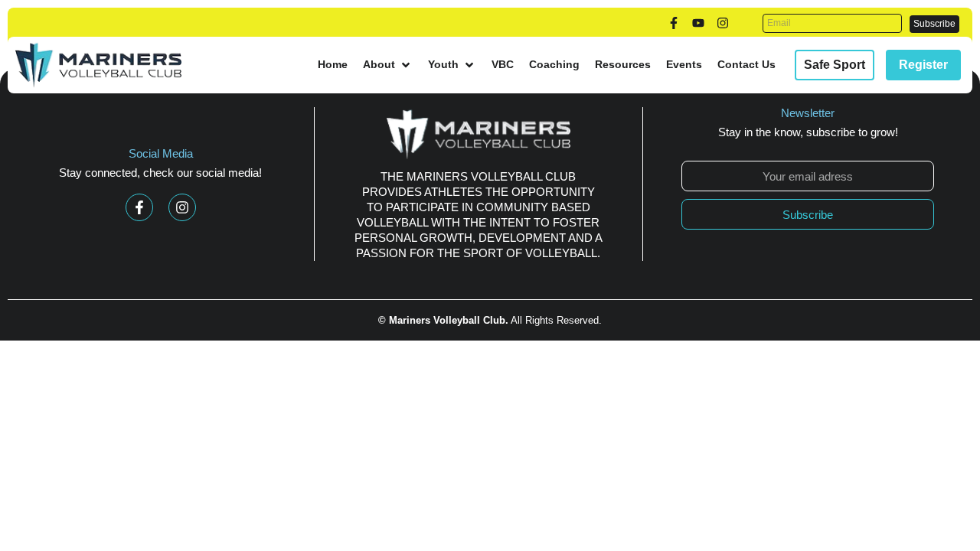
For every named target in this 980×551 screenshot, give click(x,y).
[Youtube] (698, 23)
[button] (387, 65)
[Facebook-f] (674, 23)
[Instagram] (722, 23)
